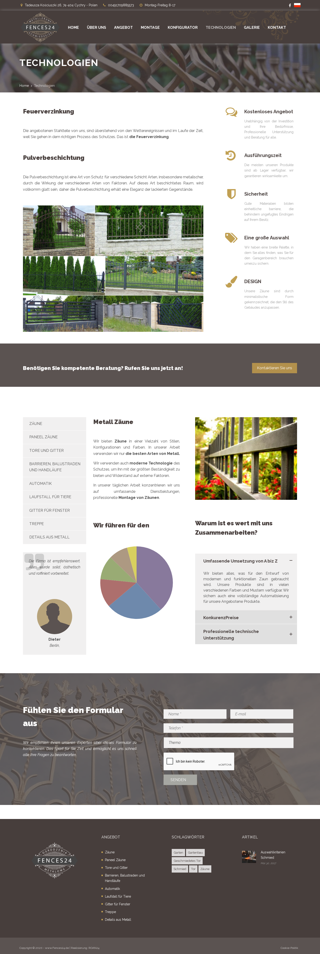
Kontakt (277, 27)
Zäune (35, 423)
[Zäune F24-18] (63, 314)
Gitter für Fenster (49, 510)
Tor (193, 869)
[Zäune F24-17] (59, 230)
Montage (150, 27)
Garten (178, 852)
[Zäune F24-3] (154, 275)
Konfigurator (183, 27)
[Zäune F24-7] (64, 275)
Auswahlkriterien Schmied (273, 854)
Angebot (123, 27)
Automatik (40, 483)
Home (73, 27)
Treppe (36, 524)
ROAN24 (94, 948)
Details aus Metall (49, 537)
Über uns (96, 27)
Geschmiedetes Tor (187, 861)
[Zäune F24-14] (149, 230)
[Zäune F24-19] (127, 314)
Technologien (221, 27)
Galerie (252, 27)
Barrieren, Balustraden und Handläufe (125, 878)
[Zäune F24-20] (177, 314)
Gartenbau (195, 852)
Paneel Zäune (43, 437)
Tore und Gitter (46, 450)
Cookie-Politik (289, 948)
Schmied (180, 869)
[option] (54, 603)
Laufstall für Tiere (50, 497)
